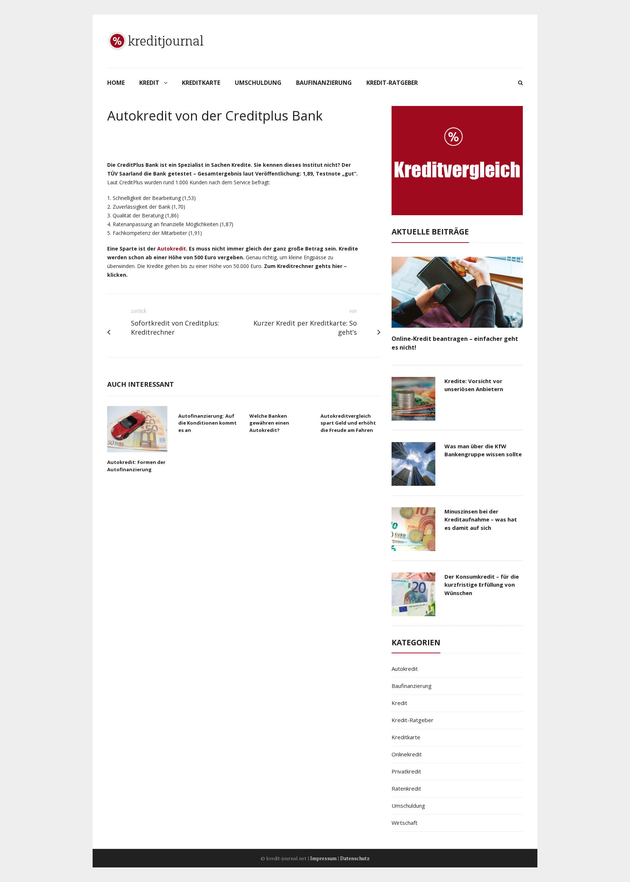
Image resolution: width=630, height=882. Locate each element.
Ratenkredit (406, 788)
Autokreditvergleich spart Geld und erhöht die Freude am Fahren (348, 423)
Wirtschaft (404, 822)
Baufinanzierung (324, 83)
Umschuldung (258, 83)
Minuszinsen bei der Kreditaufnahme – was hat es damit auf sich (480, 519)
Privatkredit (406, 771)
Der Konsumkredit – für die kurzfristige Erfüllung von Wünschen (481, 584)
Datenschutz (355, 858)
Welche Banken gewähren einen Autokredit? (269, 423)
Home (116, 83)
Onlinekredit (407, 754)
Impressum (323, 858)
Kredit (149, 83)
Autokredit (171, 248)
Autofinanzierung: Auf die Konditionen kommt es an (207, 423)
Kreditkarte (201, 83)
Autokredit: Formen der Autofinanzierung (136, 466)
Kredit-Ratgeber (392, 83)
